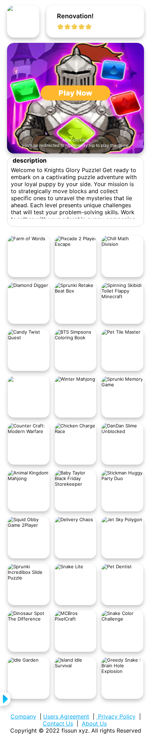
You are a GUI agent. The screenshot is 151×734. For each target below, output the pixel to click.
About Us (94, 723)
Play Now (75, 93)
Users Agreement (66, 716)
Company (23, 716)
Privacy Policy (116, 716)
